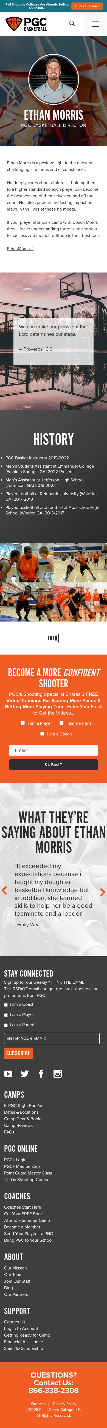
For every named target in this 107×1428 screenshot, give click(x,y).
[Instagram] (58, 1074)
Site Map (38, 1404)
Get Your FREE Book (23, 1214)
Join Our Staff (17, 1281)
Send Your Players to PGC (28, 1233)
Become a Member (22, 1227)
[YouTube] (8, 1074)
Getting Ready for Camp (27, 1335)
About (13, 1257)
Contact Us (14, 1322)
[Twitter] (25, 1074)
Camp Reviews (18, 1125)
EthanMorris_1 (20, 249)
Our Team (13, 1274)
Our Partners (16, 1294)
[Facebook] (41, 1074)
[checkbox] (53, 731)
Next (103, 892)
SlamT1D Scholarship (23, 1348)
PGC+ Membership (22, 1166)
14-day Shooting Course (26, 1179)
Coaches (17, 1197)
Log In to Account (21, 1328)
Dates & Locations (21, 1112)
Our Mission (15, 1268)
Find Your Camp (87, 6)
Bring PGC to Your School (28, 1240)
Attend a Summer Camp (27, 1220)
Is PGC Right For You (24, 1105)
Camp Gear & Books (23, 1119)
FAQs (9, 1132)
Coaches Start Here (22, 1207)
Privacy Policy (64, 1404)
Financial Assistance (23, 1342)
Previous (3, 890)
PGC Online (21, 1149)
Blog (8, 1288)
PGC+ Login (15, 1160)
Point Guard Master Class (28, 1173)
